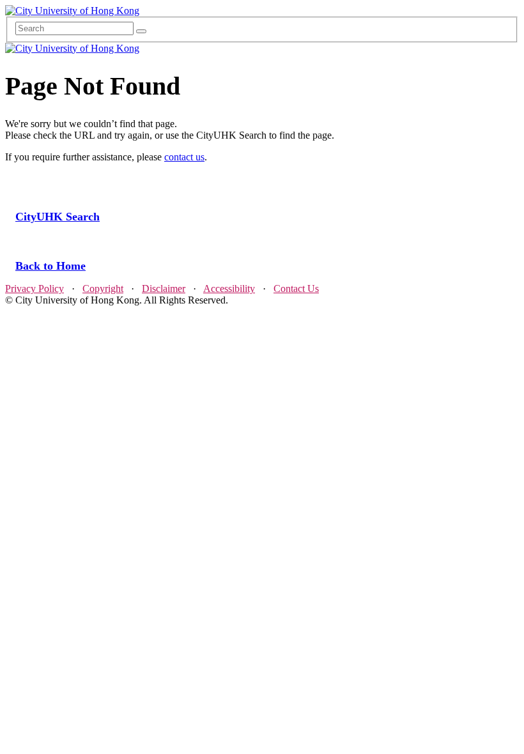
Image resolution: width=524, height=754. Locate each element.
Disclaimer (163, 288)
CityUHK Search (57, 216)
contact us (184, 156)
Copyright (102, 288)
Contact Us (296, 288)
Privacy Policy (34, 288)
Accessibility (229, 288)
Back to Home (50, 265)
